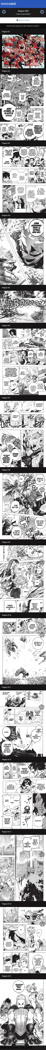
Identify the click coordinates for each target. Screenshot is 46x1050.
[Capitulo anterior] (4, 12)
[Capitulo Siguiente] (42, 12)
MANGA (8, 4)
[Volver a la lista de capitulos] (23, 20)
